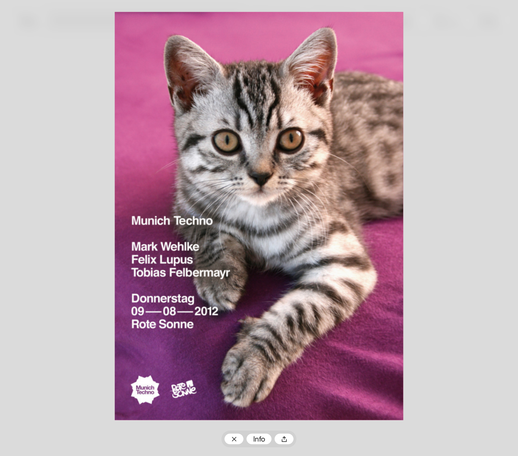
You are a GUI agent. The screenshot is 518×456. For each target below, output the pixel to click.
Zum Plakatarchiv (233, 439)
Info (259, 439)
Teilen (284, 439)
